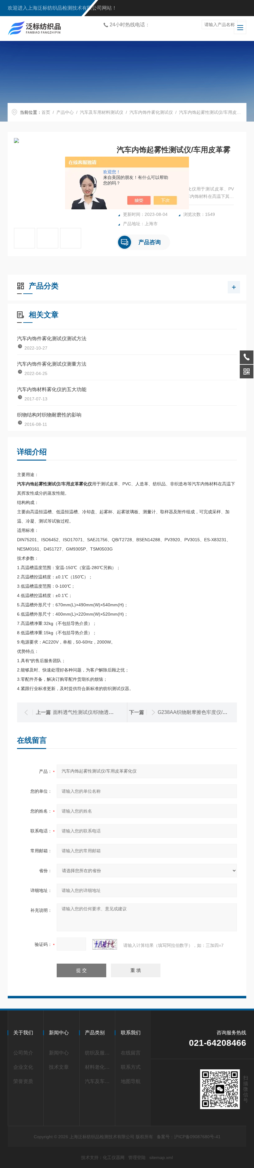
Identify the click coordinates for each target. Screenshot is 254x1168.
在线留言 (131, 1052)
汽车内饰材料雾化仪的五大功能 (51, 389)
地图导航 (131, 1081)
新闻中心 (59, 1052)
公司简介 (23, 1052)
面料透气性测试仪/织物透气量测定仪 (93, 712)
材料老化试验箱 (98, 1067)
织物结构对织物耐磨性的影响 (49, 414)
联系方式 (131, 1067)
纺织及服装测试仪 (98, 1052)
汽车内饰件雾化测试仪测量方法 (51, 364)
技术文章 (59, 1067)
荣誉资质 (23, 1081)
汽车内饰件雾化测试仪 (151, 112)
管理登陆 (137, 1157)
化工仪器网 (114, 1157)
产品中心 (65, 112)
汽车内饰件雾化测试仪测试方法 (51, 338)
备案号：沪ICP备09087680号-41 (189, 1136)
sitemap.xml (161, 1157)
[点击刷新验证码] (104, 944)
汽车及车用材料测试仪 (101, 112)
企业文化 (23, 1067)
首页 (46, 112)
